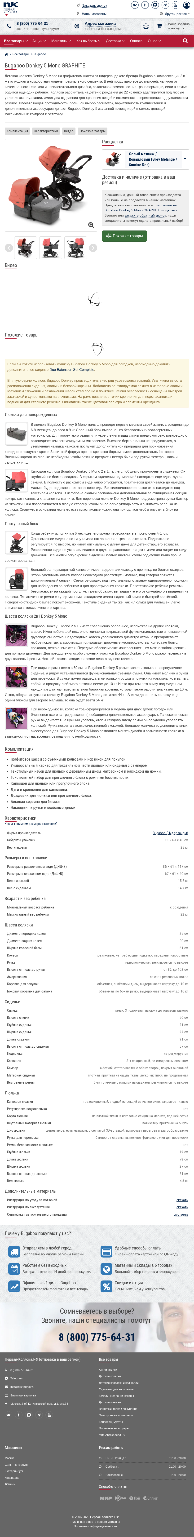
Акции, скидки (108, 1370)
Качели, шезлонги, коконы (116, 1396)
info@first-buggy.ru (22, 1387)
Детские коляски (110, 1376)
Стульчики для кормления (116, 1389)
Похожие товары (93, 131)
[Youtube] (175, 5)
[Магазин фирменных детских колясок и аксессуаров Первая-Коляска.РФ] (11, 9)
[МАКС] (155, 5)
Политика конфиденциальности (95, 1526)
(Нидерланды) (170, 833)
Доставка (113, 41)
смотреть (181, 1214)
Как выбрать (86, 41)
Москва (9, 1458)
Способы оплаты (113, 1486)
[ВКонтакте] (135, 5)
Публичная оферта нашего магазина (95, 1521)
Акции (37, 41)
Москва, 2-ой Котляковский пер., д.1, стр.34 (39, 1403)
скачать (182, 1200)
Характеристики (46, 131)
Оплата (136, 41)
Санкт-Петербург (16, 1464)
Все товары (108, 1359)
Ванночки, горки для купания (118, 1409)
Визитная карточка (23, 1395)
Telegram (16, 1378)
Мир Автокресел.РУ (112, 1435)
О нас (152, 41)
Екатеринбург (14, 1471)
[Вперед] (93, 248)
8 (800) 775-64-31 (32, 23)
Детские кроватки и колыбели (119, 1383)
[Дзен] (145, 5)
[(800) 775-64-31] (9, 26)
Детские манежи (110, 1402)
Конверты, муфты (111, 1422)
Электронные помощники (116, 1415)
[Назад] (9, 248)
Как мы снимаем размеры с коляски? (31, 824)
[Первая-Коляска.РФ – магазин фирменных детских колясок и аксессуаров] (6, 55)
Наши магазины (94, 14)
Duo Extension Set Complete (71, 370)
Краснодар (12, 1477)
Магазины (59, 41)
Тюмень (10, 1484)
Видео (69, 131)
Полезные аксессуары (114, 1428)
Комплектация (17, 131)
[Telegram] (165, 5)
